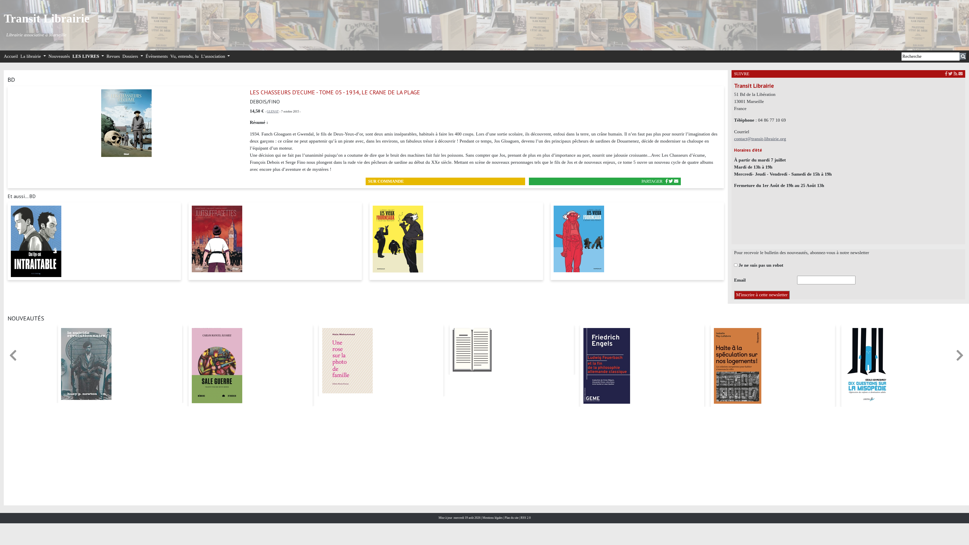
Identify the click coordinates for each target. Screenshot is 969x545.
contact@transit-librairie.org (760, 138)
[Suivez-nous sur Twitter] (950, 73)
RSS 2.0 (525, 518)
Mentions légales (492, 518)
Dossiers (130, 56)
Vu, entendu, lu (184, 56)
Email (740, 280)
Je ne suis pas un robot (760, 265)
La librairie (31, 56)
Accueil (11, 56)
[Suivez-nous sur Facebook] (946, 73)
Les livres (86, 56)
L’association (213, 56)
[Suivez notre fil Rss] (955, 73)
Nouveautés (59, 56)
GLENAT (273, 111)
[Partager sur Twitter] (671, 181)
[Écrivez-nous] (676, 181)
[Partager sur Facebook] (666, 181)
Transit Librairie (47, 18)
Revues (113, 56)
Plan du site (512, 518)
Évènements (157, 56)
